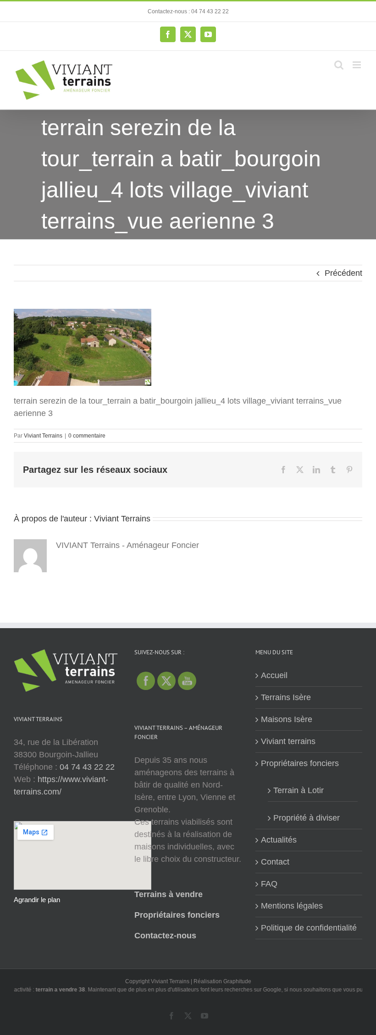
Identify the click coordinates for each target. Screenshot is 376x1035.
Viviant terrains (288, 741)
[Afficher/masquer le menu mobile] (357, 65)
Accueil (274, 675)
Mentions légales (292, 905)
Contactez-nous (165, 935)
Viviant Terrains (43, 436)
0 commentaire (86, 436)
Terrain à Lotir (298, 790)
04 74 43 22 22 (87, 767)
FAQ (269, 883)
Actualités (279, 839)
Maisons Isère (286, 719)
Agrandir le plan (37, 900)
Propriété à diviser (306, 817)
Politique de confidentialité (309, 927)
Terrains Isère (286, 697)
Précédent (343, 273)
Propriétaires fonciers (177, 915)
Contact (275, 861)
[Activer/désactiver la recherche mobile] (338, 65)
